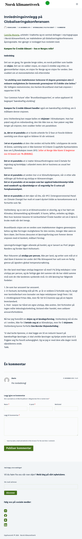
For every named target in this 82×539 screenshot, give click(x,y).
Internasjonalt (38, 27)
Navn (6, 404)
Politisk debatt (49, 27)
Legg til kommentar (12, 415)
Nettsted (58, 404)
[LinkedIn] (5, 524)
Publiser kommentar (18, 448)
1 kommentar (61, 27)
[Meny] (77, 4)
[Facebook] (5, 515)
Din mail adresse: (10, 482)
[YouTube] (5, 520)
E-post (32, 404)
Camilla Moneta (11, 35)
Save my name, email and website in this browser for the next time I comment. (31, 441)
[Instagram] (5, 510)
